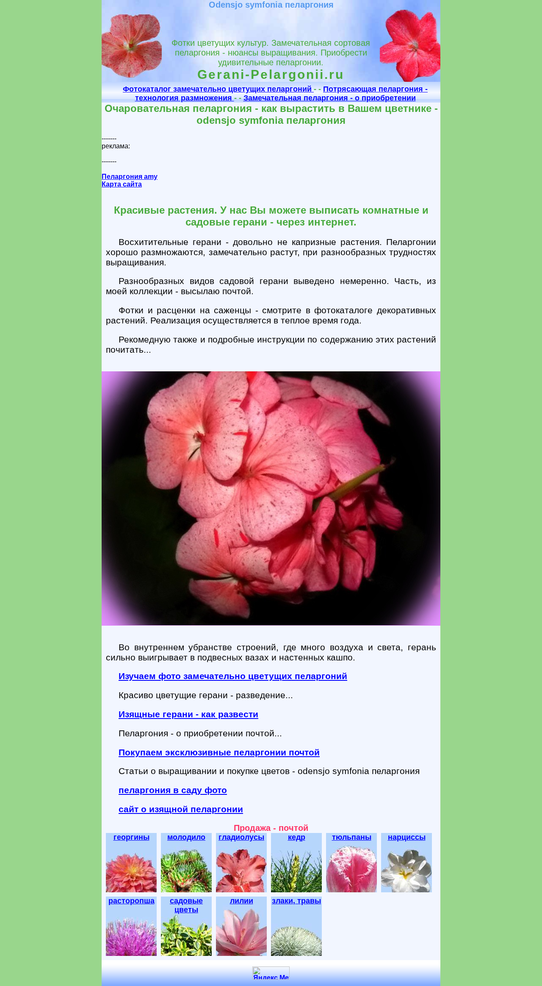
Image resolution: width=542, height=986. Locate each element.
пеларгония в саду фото (173, 790)
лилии (241, 901)
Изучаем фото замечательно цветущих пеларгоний (233, 676)
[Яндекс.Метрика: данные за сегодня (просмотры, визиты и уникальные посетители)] (271, 973)
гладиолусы (241, 837)
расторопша (131, 901)
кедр (296, 837)
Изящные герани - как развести (188, 714)
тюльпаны (351, 837)
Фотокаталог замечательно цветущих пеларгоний (218, 89)
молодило (186, 837)
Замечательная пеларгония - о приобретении (329, 98)
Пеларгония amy (130, 176)
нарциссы (407, 837)
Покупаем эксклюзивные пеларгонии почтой (219, 752)
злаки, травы (296, 901)
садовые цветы (186, 905)
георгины (131, 837)
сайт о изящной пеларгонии (181, 809)
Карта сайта (122, 184)
